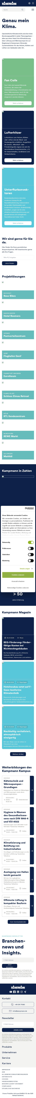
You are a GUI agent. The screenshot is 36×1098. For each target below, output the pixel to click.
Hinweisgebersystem (10, 1081)
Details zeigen (25, 568)
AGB (3, 1072)
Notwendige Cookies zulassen (18, 588)
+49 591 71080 (20, 1004)
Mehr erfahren (18, 103)
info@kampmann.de (20, 1011)
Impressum (6, 1069)
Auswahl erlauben (18, 581)
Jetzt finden (9, 263)
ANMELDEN (18, 1030)
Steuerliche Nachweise (11, 1088)
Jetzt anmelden (9, 966)
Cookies (5, 1079)
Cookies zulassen (18, 575)
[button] (32, 9)
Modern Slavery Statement (12, 1084)
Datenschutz (7, 1076)
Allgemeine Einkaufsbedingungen (15, 1074)
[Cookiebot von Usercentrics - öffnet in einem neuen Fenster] (25, 508)
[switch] (31, 548)
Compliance (6, 1086)
